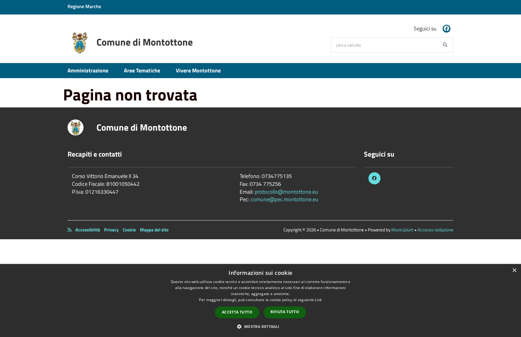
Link (318, 299)
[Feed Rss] (69, 230)
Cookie (129, 230)
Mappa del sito (154, 230)
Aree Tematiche (142, 70)
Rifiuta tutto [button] (284, 311)
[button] (260, 326)
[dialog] (260, 300)
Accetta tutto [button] (237, 312)
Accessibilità (87, 230)
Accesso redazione (435, 229)
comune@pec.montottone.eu (284, 199)
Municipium (402, 229)
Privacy (111, 230)
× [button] (514, 270)
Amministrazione (88, 70)
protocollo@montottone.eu (286, 192)
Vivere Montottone (198, 70)
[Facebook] (446, 29)
